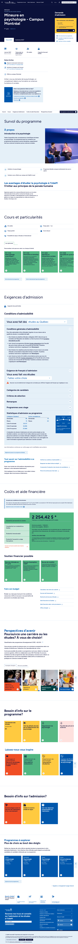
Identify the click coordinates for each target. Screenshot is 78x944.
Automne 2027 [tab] (19, 40)
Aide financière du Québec (47, 600)
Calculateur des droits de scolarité (49, 589)
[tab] (16, 520)
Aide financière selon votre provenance (50, 604)
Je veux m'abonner (10, 924)
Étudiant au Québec (44, 912)
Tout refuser (22, 939)
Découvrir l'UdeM (40, 2)
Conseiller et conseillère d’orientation (47, 927)
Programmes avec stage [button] (17, 407)
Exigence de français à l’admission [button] (22, 370)
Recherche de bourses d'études (48, 597)
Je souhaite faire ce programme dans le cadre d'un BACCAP (66, 27)
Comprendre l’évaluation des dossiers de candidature (54, 467)
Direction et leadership (19, 98)
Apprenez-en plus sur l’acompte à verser (14, 506)
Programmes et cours (21, 2)
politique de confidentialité (15, 941)
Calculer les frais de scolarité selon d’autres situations (14, 546)
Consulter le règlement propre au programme (65, 38)
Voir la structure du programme (65, 35)
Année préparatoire (35, 343)
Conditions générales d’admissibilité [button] (23, 329)
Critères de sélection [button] (16, 396)
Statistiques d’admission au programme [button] (24, 413)
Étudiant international (44, 915)
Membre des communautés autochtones (45, 920)
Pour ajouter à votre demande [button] (67, 111)
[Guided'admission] (21, 909)
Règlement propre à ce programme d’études (15, 452)
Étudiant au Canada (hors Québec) (47, 913)
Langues (61, 929)
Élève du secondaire (44, 924)
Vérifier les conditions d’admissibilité (50, 460)
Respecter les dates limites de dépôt (49, 463)
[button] (2, 2)
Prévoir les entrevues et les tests (48, 470)
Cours (9, 112)
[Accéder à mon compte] (59, 2)
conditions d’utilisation (27, 941)
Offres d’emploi (44, 608)
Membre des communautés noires (47, 922)
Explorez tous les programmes (11, 881)
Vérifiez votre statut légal (38, 535)
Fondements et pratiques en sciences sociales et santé (26, 96)
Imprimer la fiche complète (64, 41)
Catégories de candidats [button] (18, 390)
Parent (41, 926)
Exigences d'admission (19, 112)
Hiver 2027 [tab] (9, 40)
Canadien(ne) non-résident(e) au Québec (15, 527)
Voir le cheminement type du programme (35, 279)
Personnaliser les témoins (11, 939)
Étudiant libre (42, 917)
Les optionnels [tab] (9, 243)
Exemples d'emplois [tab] (10, 665)
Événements (59, 913)
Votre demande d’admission (67, 2)
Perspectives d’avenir (46, 112)
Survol (4, 112)
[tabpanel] (9, 51)
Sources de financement (46, 593)
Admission (7, 10)
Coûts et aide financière (33, 112)
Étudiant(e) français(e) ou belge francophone (14, 540)
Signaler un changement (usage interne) (63, 886)
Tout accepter (29, 939)
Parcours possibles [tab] (22, 665)
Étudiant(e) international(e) (13, 533)
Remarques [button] (12, 402)
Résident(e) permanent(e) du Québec (16, 520)
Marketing (16, 100)
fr (55, 2)
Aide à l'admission (31, 2)
